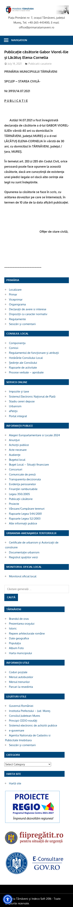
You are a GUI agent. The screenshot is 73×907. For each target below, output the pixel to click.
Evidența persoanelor (22, 484)
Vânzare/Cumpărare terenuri (27, 508)
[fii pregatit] (34, 845)
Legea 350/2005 (19, 494)
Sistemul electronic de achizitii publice (33, 725)
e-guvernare (16, 730)
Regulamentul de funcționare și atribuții (34, 353)
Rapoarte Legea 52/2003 (24, 518)
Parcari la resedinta (21, 687)
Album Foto (16, 648)
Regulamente (17, 319)
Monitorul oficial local (22, 576)
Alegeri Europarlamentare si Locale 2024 (34, 435)
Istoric (13, 628)
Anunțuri (14, 440)
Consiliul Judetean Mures (24, 715)
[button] (8, 899)
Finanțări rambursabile (23, 489)
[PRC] (32, 823)
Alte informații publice (23, 523)
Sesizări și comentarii (22, 324)
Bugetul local (17, 459)
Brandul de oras (19, 618)
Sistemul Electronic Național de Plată (32, 396)
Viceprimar (15, 299)
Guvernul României (21, 706)
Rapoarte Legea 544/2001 (25, 513)
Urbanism (15, 406)
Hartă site (15, 783)
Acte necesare (18, 450)
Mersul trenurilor (19, 682)
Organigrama (17, 304)
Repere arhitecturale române (27, 633)
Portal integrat (18, 416)
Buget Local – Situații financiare (29, 464)
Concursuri (15, 469)
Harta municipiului (20, 653)
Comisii (13, 348)
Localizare (15, 289)
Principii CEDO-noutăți (23, 720)
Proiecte (14, 504)
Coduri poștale (18, 672)
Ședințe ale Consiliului (23, 362)
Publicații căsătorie (21, 499)
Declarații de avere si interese (27, 309)
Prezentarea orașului (21, 623)
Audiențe (14, 455)
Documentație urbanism (24, 552)
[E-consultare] (34, 874)
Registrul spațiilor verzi (23, 557)
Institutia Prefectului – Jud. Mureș (29, 711)
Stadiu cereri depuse (22, 401)
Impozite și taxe (19, 391)
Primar (13, 294)
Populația (15, 643)
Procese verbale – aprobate (26, 372)
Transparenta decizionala (25, 479)
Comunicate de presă (22, 474)
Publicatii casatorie (40, 63)
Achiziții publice (19, 445)
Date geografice (19, 638)
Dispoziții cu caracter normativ (28, 314)
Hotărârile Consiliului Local (26, 358)
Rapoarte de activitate (23, 367)
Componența (17, 343)
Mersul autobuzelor (21, 677)
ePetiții (13, 411)
